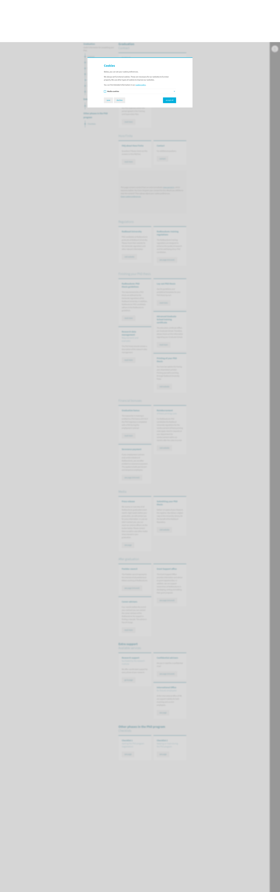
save (108, 58)
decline (119, 58)
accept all (169, 58)
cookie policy (141, 42)
